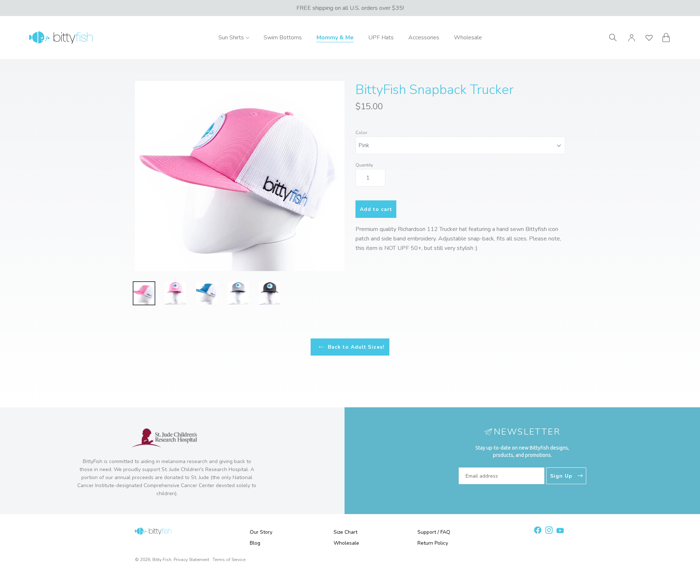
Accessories (423, 38)
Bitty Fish (161, 560)
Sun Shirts (233, 37)
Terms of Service (229, 560)
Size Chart (345, 532)
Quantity (364, 165)
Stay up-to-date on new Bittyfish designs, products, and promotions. (522, 451)
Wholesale (468, 38)
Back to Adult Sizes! (356, 347)
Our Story (261, 532)
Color (361, 133)
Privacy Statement (191, 560)
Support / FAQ (433, 532)
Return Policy (432, 543)
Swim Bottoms (283, 38)
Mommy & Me (335, 38)
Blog (255, 543)
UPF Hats (381, 38)
